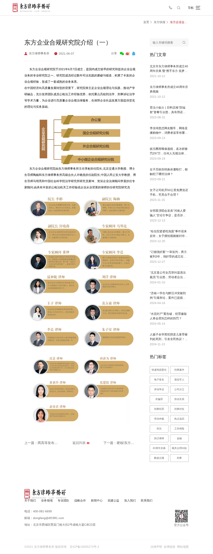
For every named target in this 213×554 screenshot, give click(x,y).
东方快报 (159, 22)
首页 (146, 22)
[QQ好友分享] (133, 53)
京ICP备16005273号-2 (84, 546)
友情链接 (169, 546)
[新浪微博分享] (128, 53)
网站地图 (183, 546)
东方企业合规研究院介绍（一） (179, 22)
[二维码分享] (122, 53)
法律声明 (156, 546)
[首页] (31, 7)
